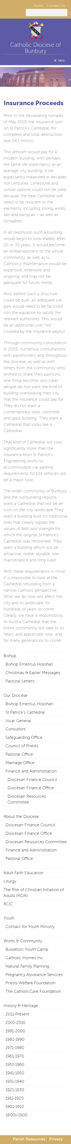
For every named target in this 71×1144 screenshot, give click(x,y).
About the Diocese (21, 816)
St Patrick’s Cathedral (25, 712)
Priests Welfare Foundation (30, 983)
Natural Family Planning (27, 966)
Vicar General (18, 720)
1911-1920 (15, 1098)
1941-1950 (15, 1073)
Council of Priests (22, 746)
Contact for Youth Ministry (30, 926)
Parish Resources (29, 1139)
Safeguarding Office (24, 737)
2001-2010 (15, 1022)
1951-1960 (15, 1064)
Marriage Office (20, 762)
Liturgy (10, 881)
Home (38, 6)
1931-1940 (15, 1081)
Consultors (16, 729)
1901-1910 (15, 1106)
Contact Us (56, 6)
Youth (9, 918)
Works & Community (23, 941)
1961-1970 (15, 1056)
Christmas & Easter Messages (33, 672)
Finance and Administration (31, 771)
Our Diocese (15, 695)
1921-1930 (15, 1089)
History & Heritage (21, 1005)
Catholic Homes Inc (24, 957)
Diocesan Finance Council (32, 779)
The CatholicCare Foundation (33, 991)
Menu (61, 60)
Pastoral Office (19, 754)
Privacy (56, 1139)
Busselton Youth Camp (27, 949)
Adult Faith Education (23, 872)
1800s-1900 (16, 1115)
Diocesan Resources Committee (36, 841)
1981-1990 (15, 1039)
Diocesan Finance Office (30, 787)
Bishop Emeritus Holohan (29, 664)
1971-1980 (15, 1047)
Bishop (10, 655)
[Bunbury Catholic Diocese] (35, 37)
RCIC (8, 904)
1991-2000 (15, 1031)
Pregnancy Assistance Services (34, 974)
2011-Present (17, 1014)
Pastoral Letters (20, 681)
